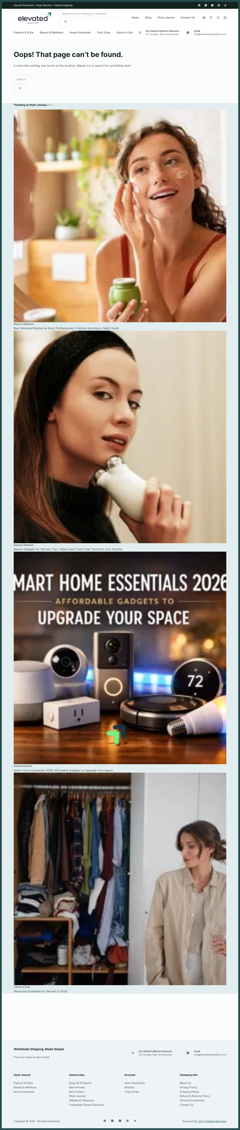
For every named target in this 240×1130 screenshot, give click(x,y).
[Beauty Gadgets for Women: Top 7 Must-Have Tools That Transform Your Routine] (120, 437)
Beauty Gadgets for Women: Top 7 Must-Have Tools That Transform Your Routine (68, 549)
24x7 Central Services (212, 1121)
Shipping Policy (189, 1091)
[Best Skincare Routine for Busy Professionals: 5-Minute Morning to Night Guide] (120, 216)
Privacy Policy (188, 1087)
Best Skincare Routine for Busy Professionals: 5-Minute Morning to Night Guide (66, 328)
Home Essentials (80, 32)
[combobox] (91, 14)
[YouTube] (212, 5)
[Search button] (65, 21)
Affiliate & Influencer (81, 1100)
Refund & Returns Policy (195, 1096)
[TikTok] (225, 5)
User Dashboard (134, 1083)
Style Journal (166, 17)
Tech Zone (103, 32)
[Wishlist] (211, 17)
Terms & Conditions (192, 1100)
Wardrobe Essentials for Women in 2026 (40, 991)
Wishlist (129, 1087)
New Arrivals (77, 1087)
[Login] (204, 17)
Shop (148, 17)
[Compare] (218, 17)
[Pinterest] (219, 5)
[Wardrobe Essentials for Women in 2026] (120, 879)
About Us (185, 1083)
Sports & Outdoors (128, 32)
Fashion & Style (24, 32)
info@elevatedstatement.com (210, 34)
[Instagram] (206, 5)
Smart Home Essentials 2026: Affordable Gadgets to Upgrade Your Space (63, 770)
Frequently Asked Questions (86, 1104)
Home (135, 17)
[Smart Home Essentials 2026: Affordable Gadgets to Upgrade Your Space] (120, 658)
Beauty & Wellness (51, 32)
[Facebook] (199, 5)
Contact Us (188, 17)
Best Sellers (76, 1091)
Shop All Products (80, 1083)
